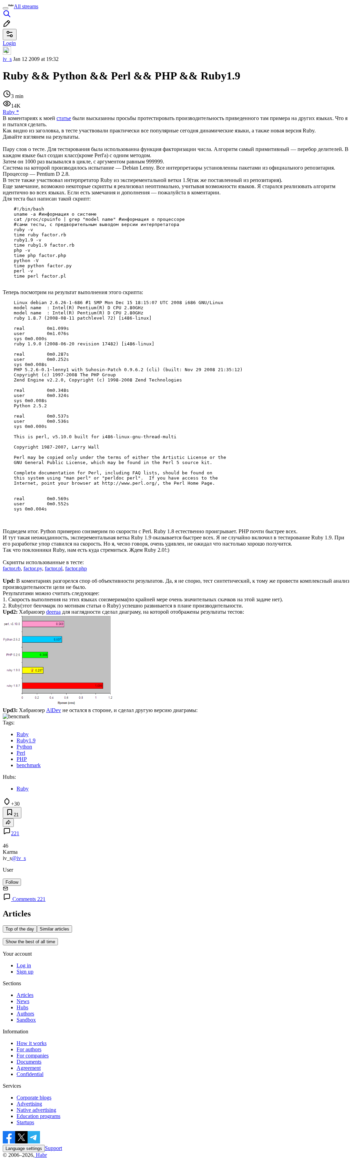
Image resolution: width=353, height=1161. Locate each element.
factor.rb (12, 568)
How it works (32, 1043)
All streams (26, 6)
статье (64, 118)
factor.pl (53, 568)
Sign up (25, 972)
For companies (33, 1055)
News (23, 1001)
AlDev (53, 710)
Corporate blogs (34, 1097)
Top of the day (20, 929)
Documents (29, 1062)
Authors (25, 1014)
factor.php (76, 568)
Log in (24, 965)
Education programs (38, 1116)
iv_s (7, 59)
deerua (53, 612)
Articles (25, 995)
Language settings (24, 1148)
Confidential (30, 1074)
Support (53, 1148)
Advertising (29, 1104)
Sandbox (26, 1020)
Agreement (29, 1068)
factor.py (32, 568)
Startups (25, 1122)
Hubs (22, 1007)
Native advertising (36, 1110)
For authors (29, 1049)
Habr (40, 1155)
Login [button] (9, 43)
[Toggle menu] (5, 8)
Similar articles (54, 929)
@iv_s (19, 858)
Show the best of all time (30, 941)
